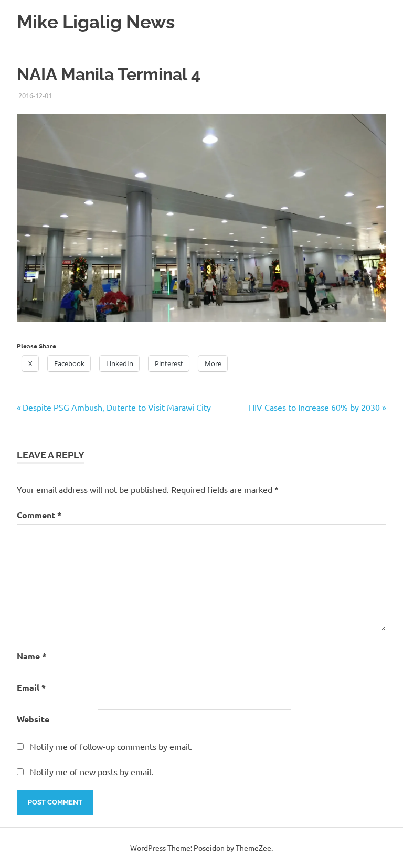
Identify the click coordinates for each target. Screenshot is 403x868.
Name (31, 655)
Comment (39, 514)
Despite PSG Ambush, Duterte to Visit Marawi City (116, 407)
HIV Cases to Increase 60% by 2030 (314, 407)
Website (33, 718)
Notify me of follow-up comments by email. (111, 746)
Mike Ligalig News (96, 22)
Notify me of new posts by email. (91, 771)
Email (31, 687)
